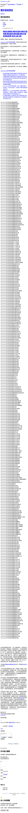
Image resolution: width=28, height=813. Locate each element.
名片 (4, 26)
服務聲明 (14, 794)
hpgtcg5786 (3, 715)
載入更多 (2, 731)
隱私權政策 (23, 793)
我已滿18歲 (3, 810)
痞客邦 (10, 722)
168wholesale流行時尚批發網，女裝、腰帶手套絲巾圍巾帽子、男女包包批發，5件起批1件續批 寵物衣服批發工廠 (15, 87)
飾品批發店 (13, 664)
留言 (13, 722)
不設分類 (11, 20)
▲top (2, 728)
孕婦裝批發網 (8, 664)
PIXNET (6, 793)
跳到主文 (3, 13)
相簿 (4, 22)
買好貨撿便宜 (7, 10)
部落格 (4, 24)
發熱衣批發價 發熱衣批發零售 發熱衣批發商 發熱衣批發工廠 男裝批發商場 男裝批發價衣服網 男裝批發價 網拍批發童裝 (15, 83)
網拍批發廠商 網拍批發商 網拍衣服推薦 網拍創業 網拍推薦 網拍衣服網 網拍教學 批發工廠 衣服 (15, 34)
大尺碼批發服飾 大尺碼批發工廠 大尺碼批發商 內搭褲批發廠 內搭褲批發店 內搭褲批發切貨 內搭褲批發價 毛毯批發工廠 (15, 97)
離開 (7, 810)
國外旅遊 (11, 726)
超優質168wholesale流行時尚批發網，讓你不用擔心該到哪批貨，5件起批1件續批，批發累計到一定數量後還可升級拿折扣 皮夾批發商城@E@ (15, 92)
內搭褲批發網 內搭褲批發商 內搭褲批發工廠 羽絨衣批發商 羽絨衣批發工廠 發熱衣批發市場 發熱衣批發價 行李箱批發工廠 (15, 78)
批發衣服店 (21, 697)
